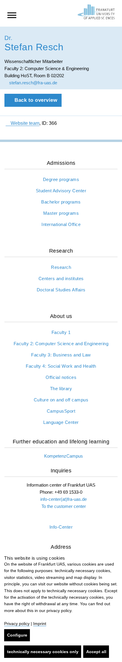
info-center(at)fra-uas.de (63, 499)
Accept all (96, 651)
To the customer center (63, 506)
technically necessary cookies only (42, 651)
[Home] (96, 11)
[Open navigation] (11, 15)
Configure (17, 635)
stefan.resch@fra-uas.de (32, 82)
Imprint (39, 623)
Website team (25, 123)
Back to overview (35, 100)
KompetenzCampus (63, 455)
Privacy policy (17, 623)
